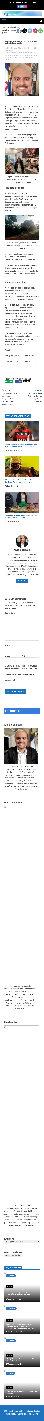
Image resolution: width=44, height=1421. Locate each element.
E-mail (8, 656)
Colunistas (9, 50)
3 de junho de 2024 (12, 522)
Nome (8, 646)
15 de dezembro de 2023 (28, 48)
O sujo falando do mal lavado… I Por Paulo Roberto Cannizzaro (21, 1360)
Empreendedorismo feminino (28, 55)
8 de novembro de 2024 (14, 450)
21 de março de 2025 (15, 1331)
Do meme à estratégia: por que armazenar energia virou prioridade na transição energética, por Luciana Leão (21, 1293)
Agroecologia (14, 55)
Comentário (10, 613)
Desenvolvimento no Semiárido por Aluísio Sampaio (21, 53)
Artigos (9, 1286)
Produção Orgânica (18, 57)
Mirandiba (8, 57)
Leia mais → (22, 581)
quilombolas (29, 57)
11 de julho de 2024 (12, 486)
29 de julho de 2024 (14, 1396)
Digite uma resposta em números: (20, 674)
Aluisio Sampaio (11, 48)
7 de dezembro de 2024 (15, 1364)
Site (24, 656)
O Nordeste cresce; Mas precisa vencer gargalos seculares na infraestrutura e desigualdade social (20, 1326)
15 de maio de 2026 (14, 1299)
